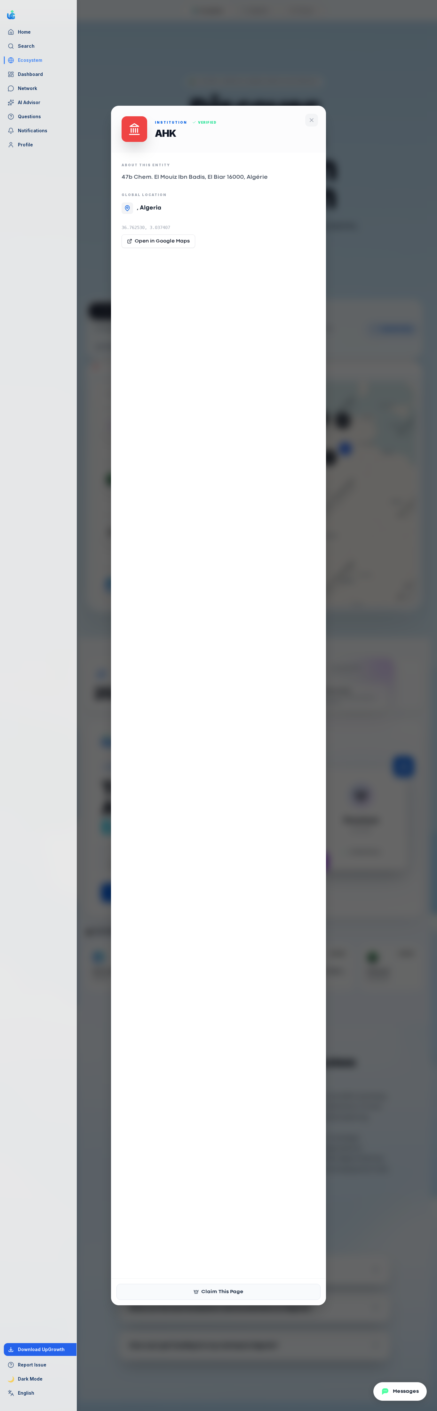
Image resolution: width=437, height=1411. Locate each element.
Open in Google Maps (162, 241)
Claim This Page (222, 1292)
